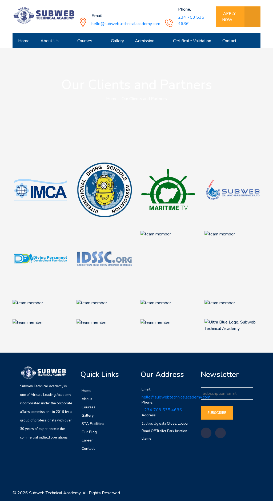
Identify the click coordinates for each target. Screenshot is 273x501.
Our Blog (89, 432)
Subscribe (216, 412)
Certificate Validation (192, 41)
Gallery (117, 41)
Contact (229, 41)
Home (24, 41)
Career (87, 440)
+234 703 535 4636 (162, 410)
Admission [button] (145, 41)
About (87, 398)
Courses (88, 407)
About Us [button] (50, 41)
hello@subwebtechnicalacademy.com (125, 24)
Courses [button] (85, 41)
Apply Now (229, 16)
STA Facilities (93, 423)
